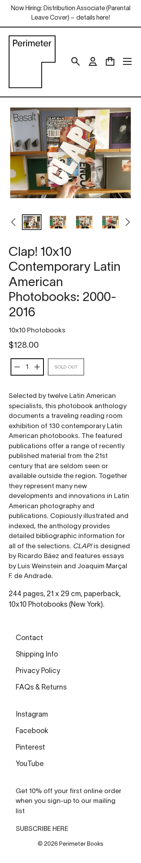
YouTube (30, 764)
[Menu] (127, 61)
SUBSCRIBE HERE (42, 829)
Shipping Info (37, 654)
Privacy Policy (38, 671)
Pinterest (30, 747)
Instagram (32, 715)
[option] (31, 223)
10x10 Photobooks (37, 331)
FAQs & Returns (41, 687)
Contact (29, 638)
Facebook (32, 731)
